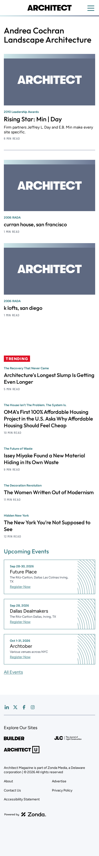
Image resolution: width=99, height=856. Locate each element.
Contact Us (12, 790)
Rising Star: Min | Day (33, 119)
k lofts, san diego (23, 308)
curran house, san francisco (35, 224)
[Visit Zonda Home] (25, 814)
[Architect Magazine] (49, 8)
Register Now (20, 587)
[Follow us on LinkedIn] (7, 707)
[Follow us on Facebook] (24, 707)
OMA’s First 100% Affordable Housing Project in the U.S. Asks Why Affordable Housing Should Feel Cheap (48, 419)
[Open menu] (91, 8)
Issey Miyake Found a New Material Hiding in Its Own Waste (44, 459)
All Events (13, 672)
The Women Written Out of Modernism (49, 492)
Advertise (59, 781)
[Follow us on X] (15, 707)
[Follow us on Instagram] (33, 707)
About (8, 781)
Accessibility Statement (22, 799)
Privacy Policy (62, 790)
